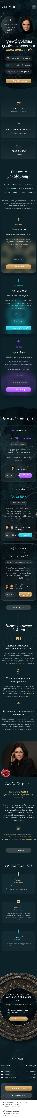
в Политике (16, 1107)
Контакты (32, 1077)
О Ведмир (32, 1071)
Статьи (33, 1074)
